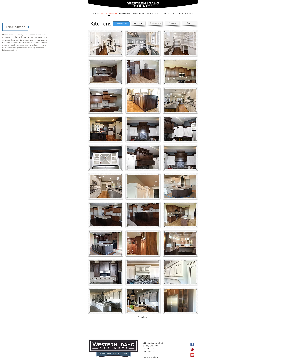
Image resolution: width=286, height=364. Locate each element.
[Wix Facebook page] (192, 344)
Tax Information (150, 357)
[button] (105, 43)
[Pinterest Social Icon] (192, 349)
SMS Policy (148, 351)
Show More (143, 317)
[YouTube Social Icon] (192, 355)
